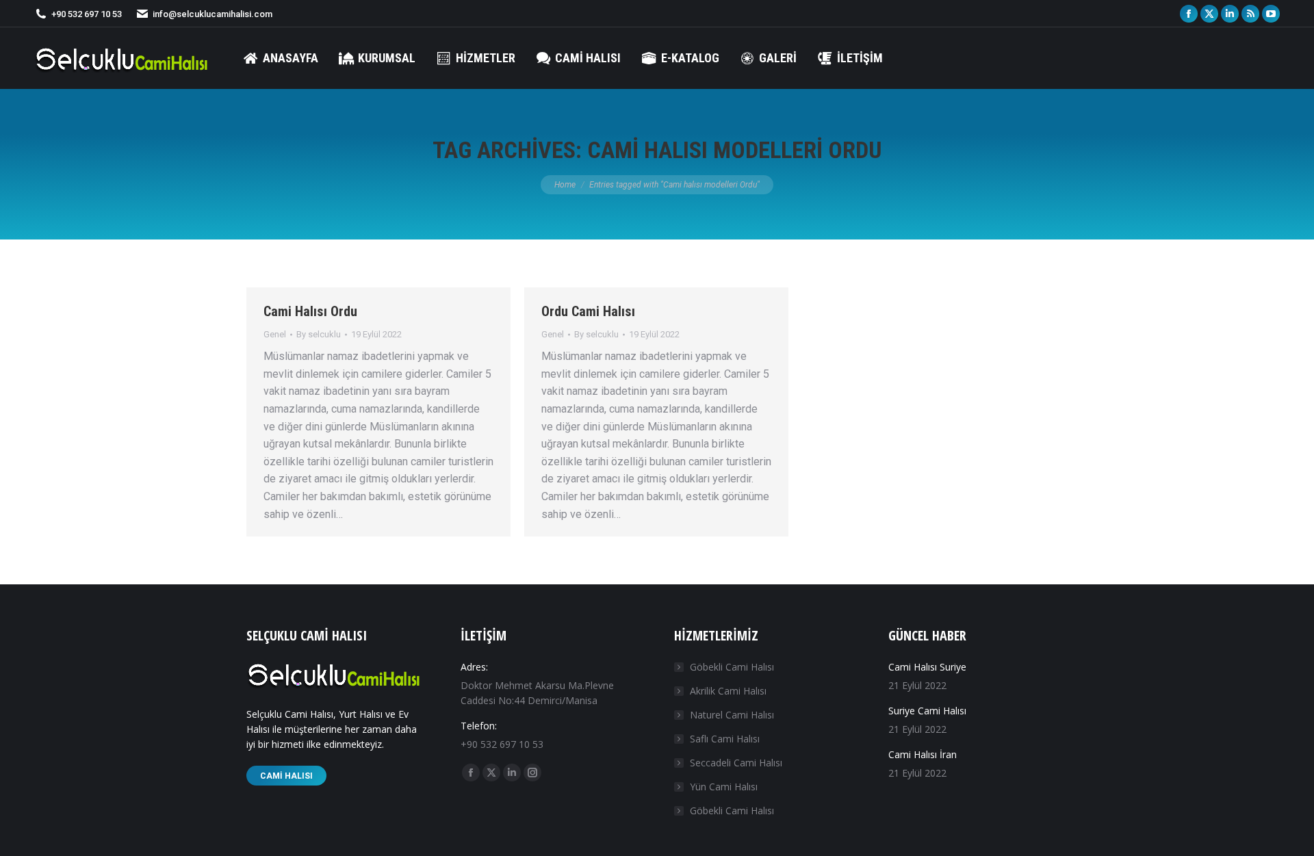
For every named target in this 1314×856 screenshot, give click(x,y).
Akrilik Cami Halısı (728, 690)
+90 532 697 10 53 (86, 14)
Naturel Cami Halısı (732, 714)
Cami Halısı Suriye (927, 666)
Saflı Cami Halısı (725, 738)
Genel (274, 334)
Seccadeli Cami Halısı (736, 762)
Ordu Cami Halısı (588, 311)
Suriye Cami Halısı (927, 710)
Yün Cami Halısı (724, 786)
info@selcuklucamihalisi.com (212, 14)
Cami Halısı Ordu (310, 311)
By (318, 334)
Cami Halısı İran (922, 754)
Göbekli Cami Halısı (732, 666)
